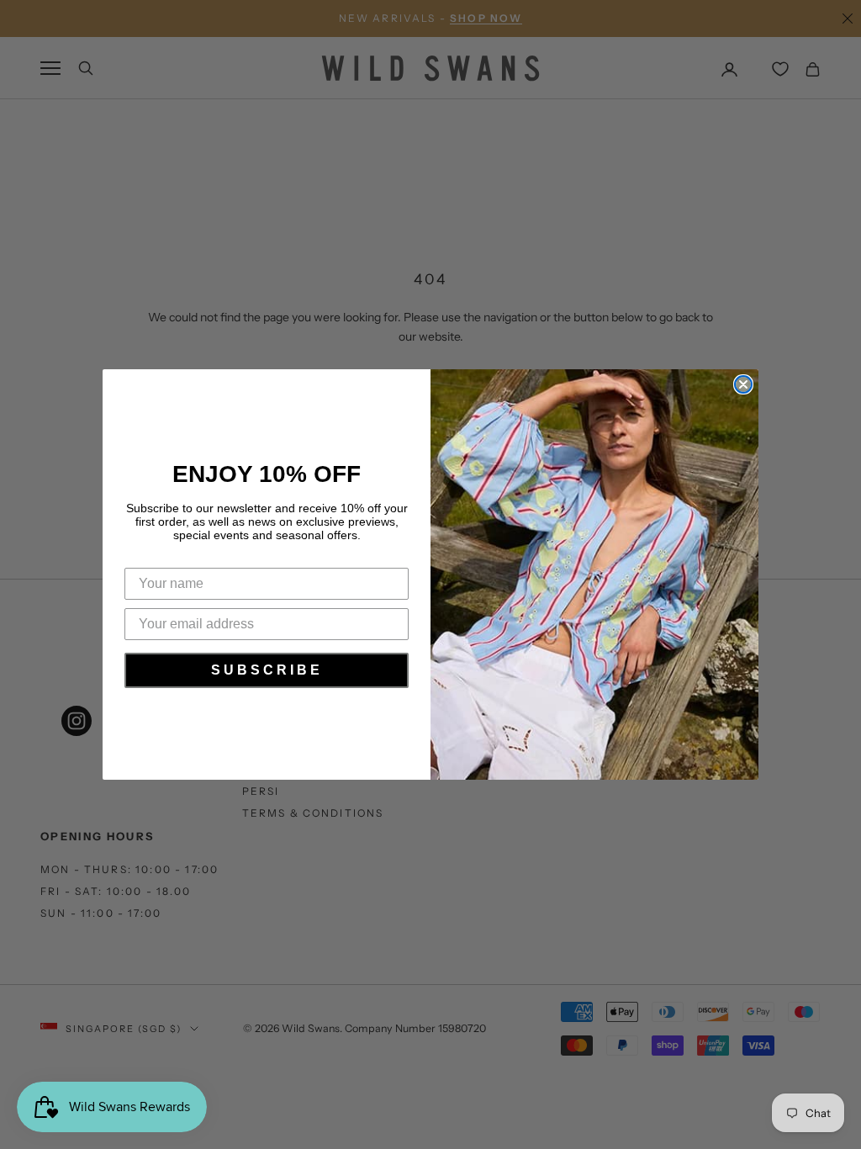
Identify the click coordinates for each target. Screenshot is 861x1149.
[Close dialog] (743, 384)
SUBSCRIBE (267, 670)
